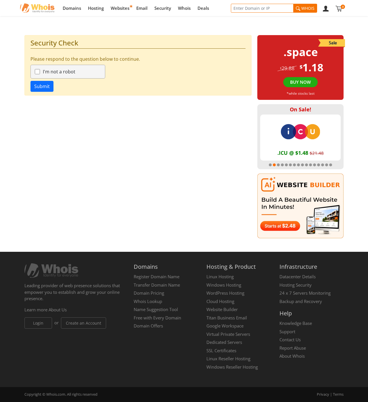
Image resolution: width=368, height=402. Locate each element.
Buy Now (300, 82)
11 (310, 164)
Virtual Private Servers (228, 334)
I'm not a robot (59, 71)
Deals (203, 8)
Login (38, 323)
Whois (184, 8)
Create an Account (83, 323)
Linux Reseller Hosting (228, 358)
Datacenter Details (297, 276)
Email (141, 8)
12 (314, 164)
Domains (72, 8)
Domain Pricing (149, 293)
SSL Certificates (221, 350)
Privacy (323, 394)
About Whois (292, 356)
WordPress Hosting (225, 293)
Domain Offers (148, 326)
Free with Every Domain (157, 318)
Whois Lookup (148, 301)
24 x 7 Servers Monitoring (305, 293)
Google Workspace (225, 326)
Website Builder (222, 309)
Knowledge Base (295, 323)
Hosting (96, 8)
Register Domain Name (156, 276)
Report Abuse (292, 348)
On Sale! (300, 109)
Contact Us (290, 339)
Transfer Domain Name (157, 285)
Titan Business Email (226, 318)
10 (306, 164)
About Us (58, 310)
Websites (120, 8)
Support (287, 331)
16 (330, 164)
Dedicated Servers (224, 342)
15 (326, 164)
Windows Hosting (223, 285)
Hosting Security (295, 285)
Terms (338, 394)
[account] (325, 8)
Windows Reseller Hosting (232, 367)
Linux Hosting (220, 276)
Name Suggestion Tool (156, 309)
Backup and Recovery (300, 301)
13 (318, 164)
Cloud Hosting (220, 301)
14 (322, 164)
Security (162, 8)
